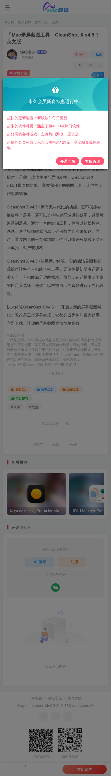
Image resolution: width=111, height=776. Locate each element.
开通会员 (67, 161)
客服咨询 (92, 161)
